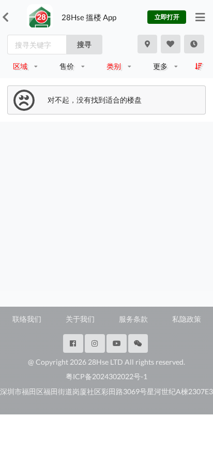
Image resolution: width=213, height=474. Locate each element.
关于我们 (80, 318)
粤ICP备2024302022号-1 (106, 376)
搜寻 (84, 44)
